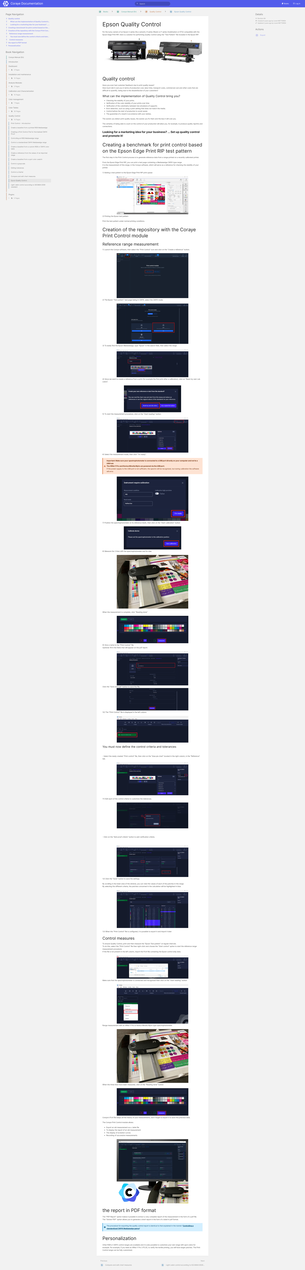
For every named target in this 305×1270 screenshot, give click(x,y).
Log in (297, 4)
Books (286, 4)
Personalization (14, 46)
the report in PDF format (17, 43)
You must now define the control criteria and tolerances (30, 37)
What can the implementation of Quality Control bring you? (30, 22)
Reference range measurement (21, 34)
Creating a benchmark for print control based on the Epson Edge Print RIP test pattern (29, 28)
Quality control (14, 19)
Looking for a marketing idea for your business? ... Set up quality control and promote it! (30, 24)
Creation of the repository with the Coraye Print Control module (29, 31)
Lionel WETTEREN (280, 21)
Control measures (16, 40)
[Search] (138, 4)
